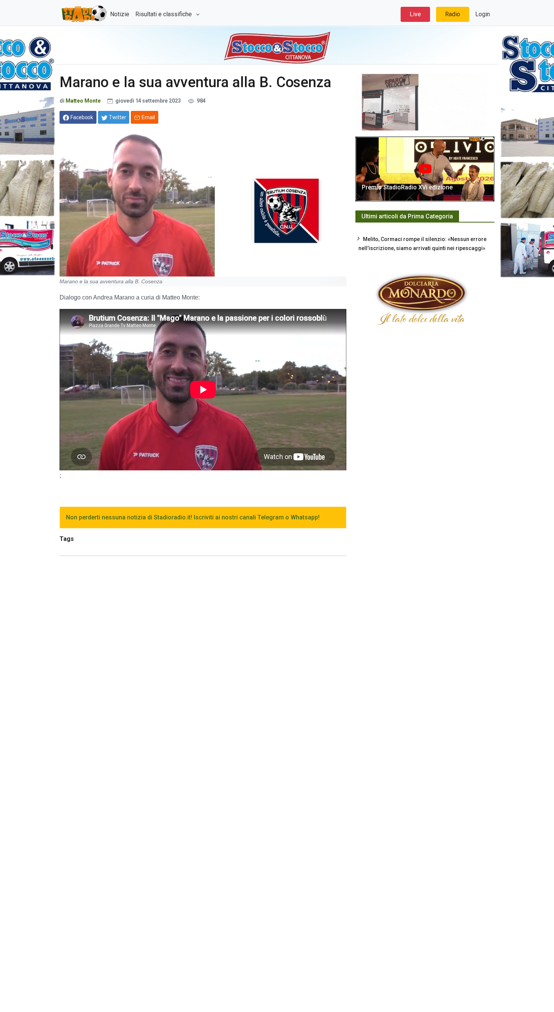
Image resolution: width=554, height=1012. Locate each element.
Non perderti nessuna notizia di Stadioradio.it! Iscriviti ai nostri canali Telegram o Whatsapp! (193, 517)
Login (482, 14)
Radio (452, 14)
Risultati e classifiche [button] (164, 14)
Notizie (119, 14)
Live (415, 14)
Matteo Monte (83, 101)
